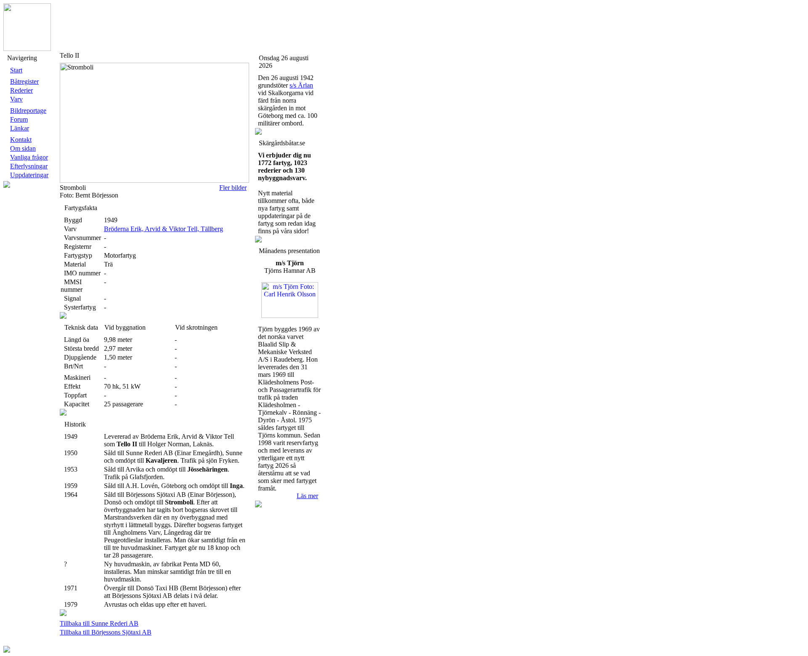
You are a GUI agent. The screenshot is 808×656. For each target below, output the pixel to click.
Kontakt (21, 139)
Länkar (19, 128)
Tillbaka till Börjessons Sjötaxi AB (106, 632)
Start (16, 70)
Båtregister (24, 81)
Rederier (21, 90)
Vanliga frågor (29, 157)
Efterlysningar (29, 166)
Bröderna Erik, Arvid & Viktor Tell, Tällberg (163, 228)
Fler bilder (233, 187)
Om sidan (23, 148)
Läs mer (307, 495)
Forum (19, 119)
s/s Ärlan (301, 85)
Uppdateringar (29, 175)
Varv (16, 99)
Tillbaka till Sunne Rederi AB (99, 623)
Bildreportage (28, 110)
